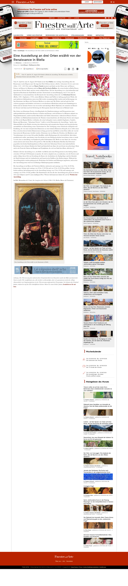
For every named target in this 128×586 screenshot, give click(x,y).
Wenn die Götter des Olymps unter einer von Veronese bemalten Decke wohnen (97, 235)
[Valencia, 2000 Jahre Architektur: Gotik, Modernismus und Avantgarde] (98, 288)
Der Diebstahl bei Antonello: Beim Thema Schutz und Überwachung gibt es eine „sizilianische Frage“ (98, 519)
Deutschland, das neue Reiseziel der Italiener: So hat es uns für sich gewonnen (98, 438)
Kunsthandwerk (69, 38)
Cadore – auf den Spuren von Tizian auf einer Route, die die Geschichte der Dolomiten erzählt (98, 249)
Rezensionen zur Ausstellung (57, 35)
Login (87, 2)
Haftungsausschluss (34, 65)
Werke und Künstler (34, 35)
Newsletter (61, 18)
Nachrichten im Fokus (56, 38)
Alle (14, 38)
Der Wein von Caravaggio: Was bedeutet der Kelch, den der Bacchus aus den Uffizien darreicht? (97, 187)
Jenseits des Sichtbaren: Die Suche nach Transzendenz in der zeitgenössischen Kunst (97, 471)
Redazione (19, 63)
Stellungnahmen (77, 35)
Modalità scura (102, 567)
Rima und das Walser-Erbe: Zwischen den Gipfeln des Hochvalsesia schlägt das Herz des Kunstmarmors (98, 278)
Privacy (80, 567)
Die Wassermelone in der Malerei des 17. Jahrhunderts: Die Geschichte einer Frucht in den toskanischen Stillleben (97, 219)
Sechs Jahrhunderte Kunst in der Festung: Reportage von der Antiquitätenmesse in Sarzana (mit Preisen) (98, 501)
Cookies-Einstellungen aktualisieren (91, 567)
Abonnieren (97, 2)
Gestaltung (100, 35)
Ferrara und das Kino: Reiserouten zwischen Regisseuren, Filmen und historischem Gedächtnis (97, 308)
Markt (92, 38)
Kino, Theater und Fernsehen (104, 38)
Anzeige (76, 18)
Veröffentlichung (82, 38)
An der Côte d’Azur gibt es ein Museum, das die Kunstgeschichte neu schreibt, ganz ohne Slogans (98, 203)
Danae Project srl (75, 567)
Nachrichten (18, 35)
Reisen (90, 35)
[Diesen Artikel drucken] (69, 69)
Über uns (52, 18)
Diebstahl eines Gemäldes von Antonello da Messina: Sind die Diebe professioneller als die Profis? (98, 406)
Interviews (45, 38)
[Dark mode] (77, 69)
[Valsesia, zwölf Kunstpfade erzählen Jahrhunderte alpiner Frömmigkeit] (98, 257)
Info (69, 18)
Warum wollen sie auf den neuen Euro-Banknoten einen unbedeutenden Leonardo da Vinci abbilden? (98, 388)
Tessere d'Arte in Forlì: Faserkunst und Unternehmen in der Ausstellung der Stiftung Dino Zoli (97, 324)
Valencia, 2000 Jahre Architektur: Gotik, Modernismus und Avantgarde (96, 293)
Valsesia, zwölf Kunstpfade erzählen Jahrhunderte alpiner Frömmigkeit (94, 263)
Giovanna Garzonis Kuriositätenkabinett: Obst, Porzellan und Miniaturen (98, 535)
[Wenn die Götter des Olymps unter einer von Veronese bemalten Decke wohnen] (98, 229)
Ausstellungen (35, 38)
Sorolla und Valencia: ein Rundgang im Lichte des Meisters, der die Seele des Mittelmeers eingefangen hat (97, 340)
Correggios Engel (89, 486)
